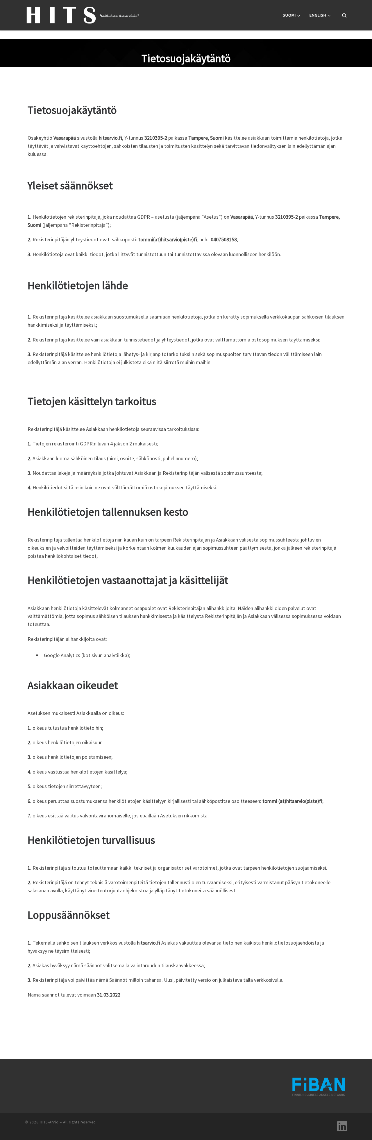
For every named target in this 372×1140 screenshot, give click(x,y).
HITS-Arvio (49, 1122)
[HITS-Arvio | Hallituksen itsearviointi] (61, 14)
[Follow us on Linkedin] (342, 1126)
